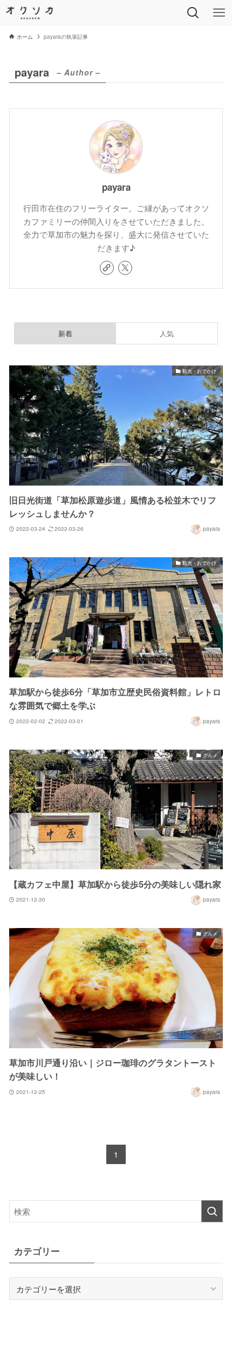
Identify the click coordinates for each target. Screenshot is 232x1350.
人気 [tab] (167, 333)
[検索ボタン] (193, 13)
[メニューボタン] (219, 13)
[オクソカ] (29, 13)
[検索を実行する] (212, 1211)
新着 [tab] (65, 333)
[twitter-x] (125, 268)
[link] (107, 268)
